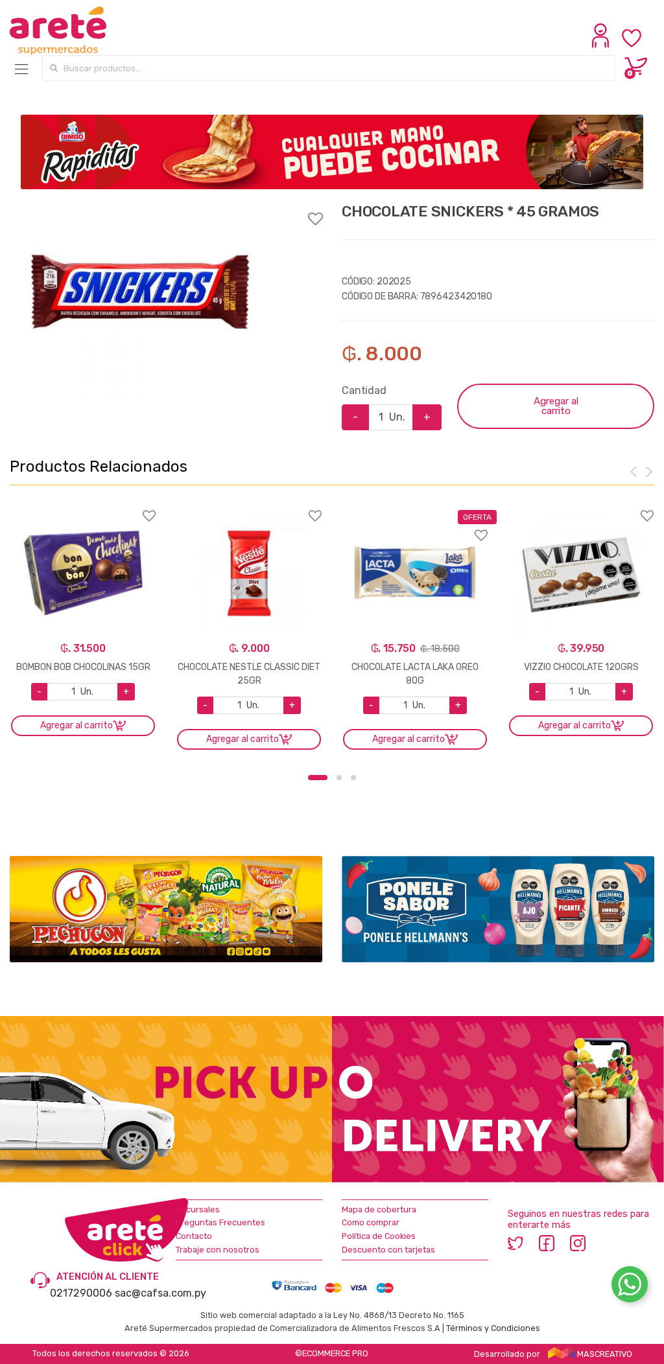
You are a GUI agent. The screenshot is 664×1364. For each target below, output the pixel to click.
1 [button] (317, 777)
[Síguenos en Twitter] (515, 1242)
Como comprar (370, 1222)
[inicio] (58, 31)
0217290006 (81, 1293)
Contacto (194, 1236)
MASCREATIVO (603, 1354)
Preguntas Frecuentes (220, 1222)
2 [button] (339, 777)
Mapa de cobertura (379, 1209)
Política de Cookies (379, 1236)
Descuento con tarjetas (388, 1249)
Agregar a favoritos (166, 210)
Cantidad (364, 390)
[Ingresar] (602, 45)
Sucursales (198, 1209)
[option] (140, 299)
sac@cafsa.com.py (160, 1293)
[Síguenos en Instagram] (578, 1242)
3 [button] (353, 777)
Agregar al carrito (556, 406)
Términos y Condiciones (493, 1328)
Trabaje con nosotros (217, 1249)
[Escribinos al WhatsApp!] (629, 1287)
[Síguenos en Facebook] (546, 1242)
